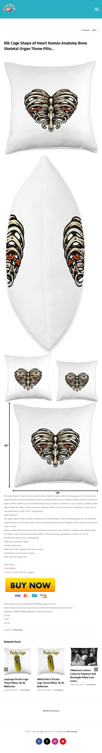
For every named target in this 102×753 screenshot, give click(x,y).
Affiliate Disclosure (51, 713)
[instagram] (55, 744)
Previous (86, 30)
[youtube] (63, 744)
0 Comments (32, 686)
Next (94, 30)
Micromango (72, 734)
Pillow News (18, 630)
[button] (6, 671)
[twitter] (47, 744)
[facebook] (39, 744)
